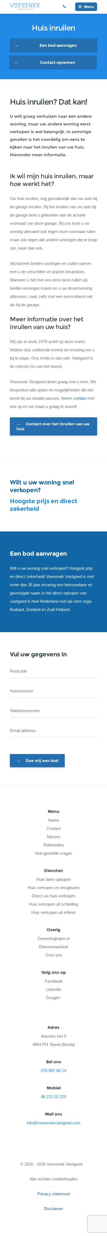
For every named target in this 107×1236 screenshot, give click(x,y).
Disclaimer (53, 1208)
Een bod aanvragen (58, 45)
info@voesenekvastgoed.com (53, 1122)
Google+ (53, 997)
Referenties (53, 845)
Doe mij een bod (42, 760)
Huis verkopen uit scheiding (53, 904)
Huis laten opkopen (53, 879)
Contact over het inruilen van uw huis (53, 426)
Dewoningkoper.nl (53, 938)
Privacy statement (53, 1193)
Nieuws (53, 836)
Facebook (54, 981)
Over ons (53, 955)
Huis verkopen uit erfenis (53, 912)
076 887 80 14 (53, 1070)
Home (53, 820)
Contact (54, 828)
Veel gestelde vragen (53, 853)
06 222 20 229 (66, 6)
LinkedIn (53, 989)
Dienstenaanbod (53, 946)
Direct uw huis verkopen (53, 896)
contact (79, 398)
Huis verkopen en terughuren (54, 887)
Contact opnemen (57, 62)
